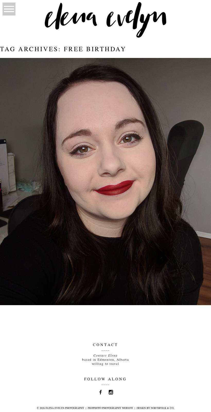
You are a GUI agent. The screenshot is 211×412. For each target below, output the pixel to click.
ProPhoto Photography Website (110, 408)
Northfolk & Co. (162, 408)
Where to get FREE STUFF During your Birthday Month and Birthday (104, 76)
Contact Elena (105, 355)
